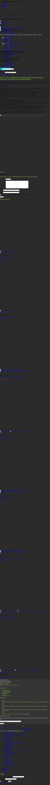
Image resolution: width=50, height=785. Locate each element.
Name (1, 190)
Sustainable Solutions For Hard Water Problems (15, 43)
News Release (5, 4)
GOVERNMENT (6, 748)
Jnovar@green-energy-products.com (11, 685)
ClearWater (7, 757)
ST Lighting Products (9, 37)
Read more (2, 259)
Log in (10, 781)
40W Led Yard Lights (4, 437)
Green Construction (9, 36)
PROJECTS (5, 764)
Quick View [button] (2, 253)
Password (2, 778)
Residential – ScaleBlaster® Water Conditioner (12, 713)
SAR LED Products (9, 763)
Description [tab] (5, 73)
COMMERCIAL (5, 738)
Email (1, 192)
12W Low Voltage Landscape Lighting (8, 617)
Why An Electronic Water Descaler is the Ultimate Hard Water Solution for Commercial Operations (23, 701)
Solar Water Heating (9, 40)
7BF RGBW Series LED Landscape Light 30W (10, 558)
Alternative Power (6, 690)
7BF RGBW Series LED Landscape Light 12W (10, 497)
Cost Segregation (11, 53)
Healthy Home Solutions (10, 33)
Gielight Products (8, 761)
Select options (3, 380)
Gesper (6, 740)
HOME (24, 727)
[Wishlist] (0, 26)
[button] (3, 6)
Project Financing (8, 751)
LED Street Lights (8, 47)
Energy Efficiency (6, 691)
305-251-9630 (6, 683)
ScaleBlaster (7, 57)
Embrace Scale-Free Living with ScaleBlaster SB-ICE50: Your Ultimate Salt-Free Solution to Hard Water (24, 709)
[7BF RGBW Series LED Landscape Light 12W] (5, 42)
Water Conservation (6, 695)
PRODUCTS (5, 755)
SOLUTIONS (5, 750)
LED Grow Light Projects (10, 66)
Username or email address (6, 776)
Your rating (2, 179)
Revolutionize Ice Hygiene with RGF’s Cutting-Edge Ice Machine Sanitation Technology (21, 706)
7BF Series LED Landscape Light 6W (8, 316)
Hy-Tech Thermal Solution (10, 753)
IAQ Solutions (5, 693)
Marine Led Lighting (9, 63)
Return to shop (8, 17)
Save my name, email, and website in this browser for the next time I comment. (18, 194)
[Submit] (2, 70)
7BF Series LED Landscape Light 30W (8, 257)
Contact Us (5, 5)
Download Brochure (7, 65)
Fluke (6, 759)
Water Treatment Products (10, 45)
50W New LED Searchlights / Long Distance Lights (11, 377)
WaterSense (7, 758)
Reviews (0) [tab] (5, 75)
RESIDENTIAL (26, 728)
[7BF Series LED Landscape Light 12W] (5, 49)
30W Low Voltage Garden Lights (7, 676)
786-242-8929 (5, 684)
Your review (3, 188)
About (3, 3)
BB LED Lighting (8, 760)
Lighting (4, 694)
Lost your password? (4, 783)
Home (1, 31)
